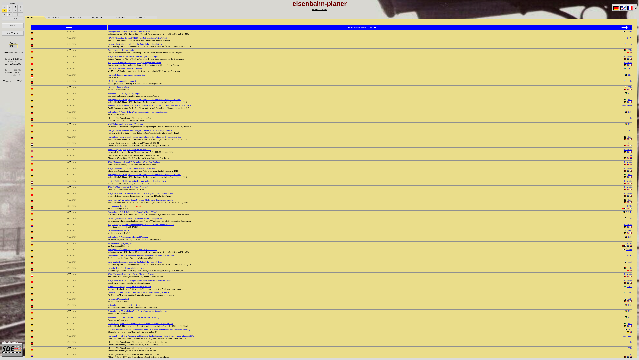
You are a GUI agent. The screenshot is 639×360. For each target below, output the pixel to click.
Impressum (97, 17)
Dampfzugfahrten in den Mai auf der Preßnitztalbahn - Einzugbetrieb (135, 44)
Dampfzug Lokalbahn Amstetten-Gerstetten (125, 69)
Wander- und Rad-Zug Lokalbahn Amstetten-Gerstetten (129, 287)
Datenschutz (119, 17)
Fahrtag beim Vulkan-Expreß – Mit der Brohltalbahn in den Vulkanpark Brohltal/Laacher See (144, 99)
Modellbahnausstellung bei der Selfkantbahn (125, 124)
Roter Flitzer (627, 106)
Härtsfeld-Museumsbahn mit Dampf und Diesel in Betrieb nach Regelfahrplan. (139, 293)
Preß (630, 44)
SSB (630, 87)
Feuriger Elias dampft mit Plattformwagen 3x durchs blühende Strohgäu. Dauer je (140, 130)
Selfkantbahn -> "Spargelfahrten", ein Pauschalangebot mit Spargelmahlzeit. (138, 112)
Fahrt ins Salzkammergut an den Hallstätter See (126, 75)
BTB (630, 118)
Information (75, 17)
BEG (630, 99)
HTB (630, 50)
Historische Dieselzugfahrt (118, 87)
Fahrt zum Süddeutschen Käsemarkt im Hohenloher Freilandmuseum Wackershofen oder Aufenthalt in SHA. (151, 336)
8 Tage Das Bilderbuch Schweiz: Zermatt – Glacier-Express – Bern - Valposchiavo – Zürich (144, 193)
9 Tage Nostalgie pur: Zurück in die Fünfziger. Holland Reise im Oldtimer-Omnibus (141, 225)
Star (630, 143)
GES (630, 130)
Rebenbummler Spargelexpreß (120, 243)
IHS (630, 93)
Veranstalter (53, 17)
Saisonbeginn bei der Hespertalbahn (122, 50)
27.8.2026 (13, 18)
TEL (630, 330)
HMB (629, 81)
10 (10, 15)
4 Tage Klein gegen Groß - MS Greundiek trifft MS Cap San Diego (134, 162)
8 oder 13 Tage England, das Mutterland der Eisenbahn (129, 149)
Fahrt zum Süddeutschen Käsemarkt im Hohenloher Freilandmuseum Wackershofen (141, 256)
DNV (629, 38)
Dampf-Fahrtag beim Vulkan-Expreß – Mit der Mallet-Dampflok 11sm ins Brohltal (140, 200)
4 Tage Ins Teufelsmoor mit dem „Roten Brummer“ (128, 187)
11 (15, 15)
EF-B (629, 206)
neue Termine (13, 33)
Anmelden (140, 17)
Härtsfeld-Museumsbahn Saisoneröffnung (124, 81)
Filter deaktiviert (319, 9)
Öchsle (629, 32)
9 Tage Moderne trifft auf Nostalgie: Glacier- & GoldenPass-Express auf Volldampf (141, 280)
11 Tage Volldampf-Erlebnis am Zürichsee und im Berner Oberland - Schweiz (138, 181)
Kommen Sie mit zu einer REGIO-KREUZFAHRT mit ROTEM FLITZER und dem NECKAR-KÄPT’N (149, 106)
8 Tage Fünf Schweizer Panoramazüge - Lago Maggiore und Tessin (134, 63)
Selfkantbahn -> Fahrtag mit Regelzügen (124, 93)
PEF (630, 75)
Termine (29, 17)
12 (20, 15)
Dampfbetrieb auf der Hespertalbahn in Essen (126, 268)
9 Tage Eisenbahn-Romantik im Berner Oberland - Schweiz (131, 274)
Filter (12, 25)
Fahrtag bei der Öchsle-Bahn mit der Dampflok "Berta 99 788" (132, 32)
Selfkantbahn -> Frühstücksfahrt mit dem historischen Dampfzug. (134, 317)
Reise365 (628, 56)
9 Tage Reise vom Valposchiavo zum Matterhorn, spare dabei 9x (133, 168)
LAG (629, 69)
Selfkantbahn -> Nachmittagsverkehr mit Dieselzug (128, 237)
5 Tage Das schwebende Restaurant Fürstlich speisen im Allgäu (133, 56)
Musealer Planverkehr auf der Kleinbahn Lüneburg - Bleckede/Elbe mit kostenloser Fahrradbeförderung (149, 330)
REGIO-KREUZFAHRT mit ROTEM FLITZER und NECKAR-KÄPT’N (137, 38)
